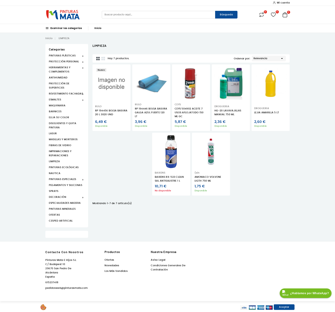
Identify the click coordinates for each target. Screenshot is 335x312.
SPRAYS (53, 191)
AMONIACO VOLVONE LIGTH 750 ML (208, 179)
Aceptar (284, 307)
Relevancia (269, 58)
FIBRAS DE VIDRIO (60, 145)
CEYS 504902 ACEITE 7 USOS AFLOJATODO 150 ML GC (189, 113)
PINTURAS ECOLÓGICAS (64, 167)
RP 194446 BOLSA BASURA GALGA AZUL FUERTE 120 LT (151, 113)
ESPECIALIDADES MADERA (65, 203)
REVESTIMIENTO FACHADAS (66, 94)
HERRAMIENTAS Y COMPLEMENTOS (59, 69)
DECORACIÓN (57, 197)
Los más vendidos (116, 271)
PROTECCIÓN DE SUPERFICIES (59, 85)
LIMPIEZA (54, 161)
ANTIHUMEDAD (58, 77)
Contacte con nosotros (64, 252)
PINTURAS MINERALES (62, 209)
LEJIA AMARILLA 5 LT (266, 112)
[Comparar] (261, 14)
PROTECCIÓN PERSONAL (64, 61)
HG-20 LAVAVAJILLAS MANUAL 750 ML (227, 112)
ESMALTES (55, 99)
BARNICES (55, 111)
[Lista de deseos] (273, 14)
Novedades (112, 265)
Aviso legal (158, 260)
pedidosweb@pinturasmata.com (66, 288)
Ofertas (109, 260)
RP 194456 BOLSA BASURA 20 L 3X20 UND (111, 112)
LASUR (53, 133)
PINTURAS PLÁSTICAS (62, 55)
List (103, 58)
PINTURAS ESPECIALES (62, 179)
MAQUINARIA (57, 105)
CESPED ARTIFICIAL (61, 221)
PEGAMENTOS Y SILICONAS (65, 185)
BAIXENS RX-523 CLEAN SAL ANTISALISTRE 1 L (169, 179)
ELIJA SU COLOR (59, 117)
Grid (98, 58)
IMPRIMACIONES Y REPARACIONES (60, 153)
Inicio (98, 28)
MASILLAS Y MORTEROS (63, 139)
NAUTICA (55, 173)
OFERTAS (54, 215)
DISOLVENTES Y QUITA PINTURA (62, 125)
